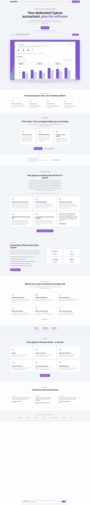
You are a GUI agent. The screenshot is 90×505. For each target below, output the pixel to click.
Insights (55, 1)
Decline (59, 501)
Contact (59, 1)
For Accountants (34, 1)
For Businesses (26, 1)
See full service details (49, 148)
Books (52, 1)
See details (75, 34)
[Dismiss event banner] (12, 34)
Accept (63, 501)
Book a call (44, 27)
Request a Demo (76, 1)
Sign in (69, 1)
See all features (44, 319)
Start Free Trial (44, 375)
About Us (44, 1)
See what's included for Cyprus (44, 230)
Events (48, 1)
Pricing (40, 1)
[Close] (66, 501)
